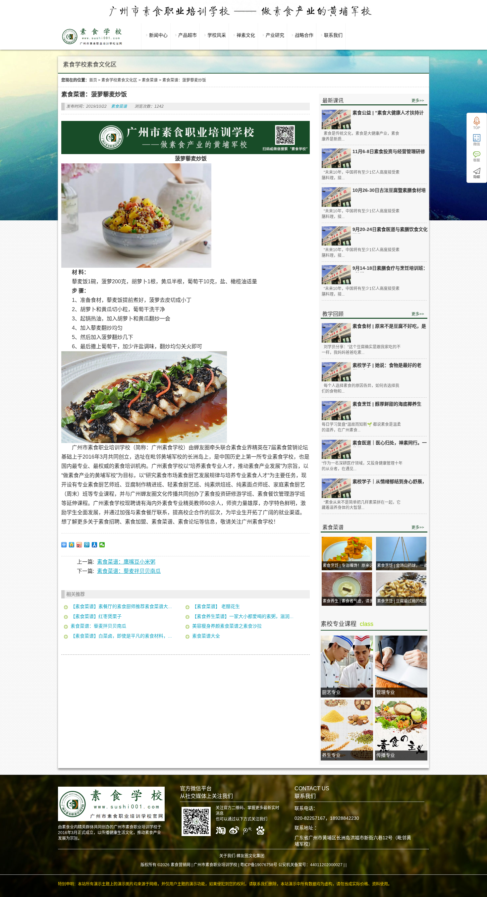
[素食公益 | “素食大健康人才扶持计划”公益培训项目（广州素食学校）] (336, 119)
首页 (93, 80)
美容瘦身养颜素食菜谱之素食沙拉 (227, 626)
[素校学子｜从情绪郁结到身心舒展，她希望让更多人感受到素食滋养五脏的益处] (336, 488)
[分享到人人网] (94, 544)
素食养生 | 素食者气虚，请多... (349, 601)
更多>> (417, 100)
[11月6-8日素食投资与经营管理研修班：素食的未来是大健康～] (336, 158)
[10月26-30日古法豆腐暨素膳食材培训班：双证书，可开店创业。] (336, 197)
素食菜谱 (150, 80)
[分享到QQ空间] (72, 544)
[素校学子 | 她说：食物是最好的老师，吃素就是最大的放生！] (336, 372)
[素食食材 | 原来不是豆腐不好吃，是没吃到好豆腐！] (336, 333)
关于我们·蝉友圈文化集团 (241, 856)
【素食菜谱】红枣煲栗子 (96, 616)
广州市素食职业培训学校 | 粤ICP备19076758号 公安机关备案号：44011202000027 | (269, 865)
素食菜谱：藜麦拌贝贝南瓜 (129, 571)
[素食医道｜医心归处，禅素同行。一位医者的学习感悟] (336, 449)
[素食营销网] (92, 44)
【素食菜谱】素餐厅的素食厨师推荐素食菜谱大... (121, 606)
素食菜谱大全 (206, 636)
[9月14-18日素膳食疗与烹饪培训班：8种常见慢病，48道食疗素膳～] (336, 275)
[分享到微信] (102, 544)
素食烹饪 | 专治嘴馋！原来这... (349, 565)
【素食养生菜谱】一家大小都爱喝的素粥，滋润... (243, 616)
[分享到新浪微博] (79, 544)
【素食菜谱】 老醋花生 (216, 606)
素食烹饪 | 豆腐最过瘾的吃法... (404, 601)
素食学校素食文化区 (119, 80)
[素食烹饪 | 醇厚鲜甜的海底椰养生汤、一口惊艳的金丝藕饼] (336, 410)
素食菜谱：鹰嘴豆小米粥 (126, 562)
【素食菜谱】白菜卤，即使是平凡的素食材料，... (121, 636)
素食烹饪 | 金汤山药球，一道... (404, 565)
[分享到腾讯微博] (87, 544)
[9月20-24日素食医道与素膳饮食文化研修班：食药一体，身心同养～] (336, 236)
